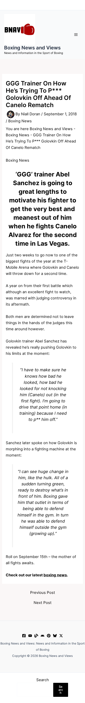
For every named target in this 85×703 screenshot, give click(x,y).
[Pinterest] (49, 636)
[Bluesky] (55, 636)
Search (42, 679)
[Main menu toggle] (76, 34)
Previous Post (42, 592)
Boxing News (20, 121)
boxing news (55, 575)
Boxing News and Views (32, 48)
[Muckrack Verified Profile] (36, 636)
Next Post (43, 602)
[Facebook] (24, 636)
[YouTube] (30, 636)
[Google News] (42, 636)
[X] (61, 636)
